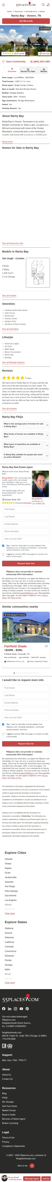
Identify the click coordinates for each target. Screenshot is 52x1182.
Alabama (9, 928)
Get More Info (26, 21)
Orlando (8, 859)
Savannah (10, 909)
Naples (8, 868)
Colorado (9, 946)
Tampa (8, 863)
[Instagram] (15, 1008)
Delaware (9, 956)
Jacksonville (11, 877)
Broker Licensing (10, 1123)
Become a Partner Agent (13, 1119)
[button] (26, 425)
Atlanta (8, 905)
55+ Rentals (8, 1102)
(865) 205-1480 (41, 61)
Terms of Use (16, 598)
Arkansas (9, 937)
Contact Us (7, 1079)
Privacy (5, 1142)
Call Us (46, 1178)
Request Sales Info (26, 563)
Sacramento (10, 895)
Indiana (8, 978)
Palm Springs (11, 891)
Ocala (7, 873)
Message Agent (32, 1178)
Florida (8, 960)
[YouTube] (21, 1008)
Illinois (8, 974)
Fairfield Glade (15, 646)
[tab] (12, 70)
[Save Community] (46, 646)
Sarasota (9, 882)
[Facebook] (3, 1008)
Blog (4, 1093)
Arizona (8, 933)
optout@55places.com (29, 593)
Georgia (8, 965)
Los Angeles (11, 900)
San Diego (10, 886)
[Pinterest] (27, 1008)
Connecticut (10, 951)
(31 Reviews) (26, 503)
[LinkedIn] (9, 1008)
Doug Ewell (7, 478)
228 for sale (20, 661)
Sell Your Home (9, 1106)
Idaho (7, 969)
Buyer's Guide (8, 1115)
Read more (7, 142)
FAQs (4, 1098)
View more (10, 913)
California (9, 942)
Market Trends (9, 1110)
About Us (6, 1075)
